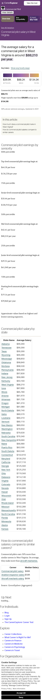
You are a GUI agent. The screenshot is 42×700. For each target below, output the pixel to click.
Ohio (3, 474)
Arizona (5, 396)
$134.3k (34, 81)
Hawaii (4, 492)
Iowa (3, 388)
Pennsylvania (7, 370)
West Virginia (7, 385)
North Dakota (7, 411)
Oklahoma (6, 363)
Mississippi (6, 359)
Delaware (5, 477)
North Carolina (8, 514)
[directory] (21, 126)
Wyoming (5, 355)
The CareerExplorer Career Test (18, 622)
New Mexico (7, 425)
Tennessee (6, 348)
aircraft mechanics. (29, 561)
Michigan (5, 407)
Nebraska (6, 433)
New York (5, 470)
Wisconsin (6, 496)
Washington (7, 429)
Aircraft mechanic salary (12, 579)
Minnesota (6, 522)
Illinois (4, 392)
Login (7, 616)
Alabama (5, 344)
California (5, 462)
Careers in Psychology (14, 647)
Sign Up (8, 619)
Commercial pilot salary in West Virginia (18, 34)
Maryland (5, 459)
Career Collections (13, 634)
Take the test (32, 3)
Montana (5, 366)
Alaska (4, 525)
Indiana (4, 374)
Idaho (4, 414)
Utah (3, 499)
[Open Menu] (13, 3)
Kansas (4, 529)
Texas (4, 352)
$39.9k (7, 81)
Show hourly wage (20, 68)
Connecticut (7, 455)
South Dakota (7, 451)
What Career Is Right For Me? (17, 638)
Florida (4, 518)
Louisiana (5, 418)
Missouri (5, 507)
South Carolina (8, 437)
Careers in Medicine (13, 644)
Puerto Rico (6, 448)
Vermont (5, 422)
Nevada (5, 488)
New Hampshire (8, 440)
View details (7, 12)
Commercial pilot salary (12, 571)
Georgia (5, 466)
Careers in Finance (12, 641)
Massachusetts (8, 511)
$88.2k (21, 81)
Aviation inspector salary (13, 575)
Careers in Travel (12, 650)
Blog (6, 613)
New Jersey (7, 377)
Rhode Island (7, 503)
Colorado (5, 485)
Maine (4, 444)
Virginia (4, 481)
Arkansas (5, 400)
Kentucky (5, 381)
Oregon (5, 403)
